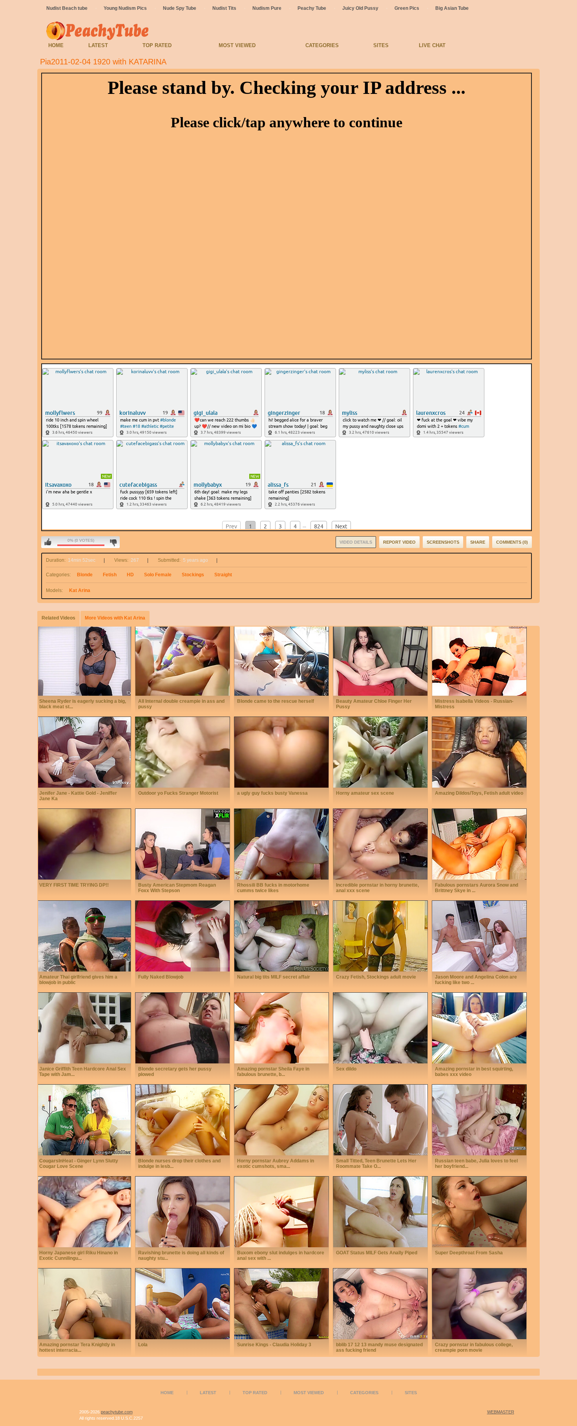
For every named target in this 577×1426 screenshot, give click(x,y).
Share (477, 542)
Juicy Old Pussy (360, 8)
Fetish (110, 574)
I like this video (48, 542)
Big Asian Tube (452, 8)
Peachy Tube (312, 8)
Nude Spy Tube (179, 8)
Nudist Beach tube (67, 8)
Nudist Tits (224, 8)
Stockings (193, 574)
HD (130, 574)
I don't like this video (113, 542)
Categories (322, 45)
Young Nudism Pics (125, 8)
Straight (223, 574)
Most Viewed (237, 45)
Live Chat (432, 45)
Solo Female (158, 574)
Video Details (356, 542)
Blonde (85, 574)
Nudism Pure (266, 8)
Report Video (399, 542)
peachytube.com (117, 1412)
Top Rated (157, 45)
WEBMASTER (500, 1412)
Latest (98, 45)
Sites (381, 45)
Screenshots (443, 542)
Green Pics (406, 8)
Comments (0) (512, 542)
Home (56, 45)
